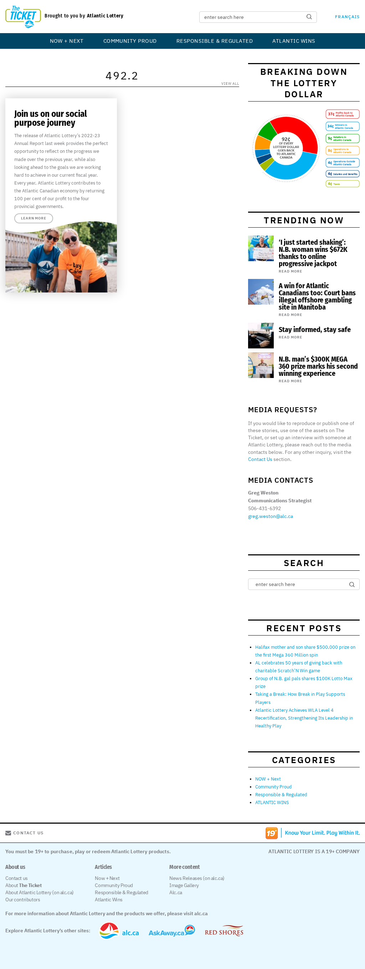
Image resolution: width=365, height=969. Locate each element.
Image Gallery (184, 885)
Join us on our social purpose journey (50, 118)
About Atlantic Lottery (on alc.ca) (39, 892)
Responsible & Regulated (214, 41)
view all (230, 83)
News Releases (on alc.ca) (197, 878)
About (23, 885)
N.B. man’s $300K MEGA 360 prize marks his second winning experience (318, 366)
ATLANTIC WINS (293, 41)
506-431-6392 (264, 508)
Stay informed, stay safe (315, 329)
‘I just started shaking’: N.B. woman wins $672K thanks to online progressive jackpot (313, 253)
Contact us (16, 878)
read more (290, 271)
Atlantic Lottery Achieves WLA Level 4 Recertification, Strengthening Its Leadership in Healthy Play (304, 718)
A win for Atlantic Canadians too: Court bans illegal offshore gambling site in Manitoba (317, 296)
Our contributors (22, 899)
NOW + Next (67, 41)
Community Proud (130, 41)
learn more (33, 218)
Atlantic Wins (109, 899)
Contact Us (260, 459)
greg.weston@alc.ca (270, 516)
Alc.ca (175, 892)
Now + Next (107, 878)
